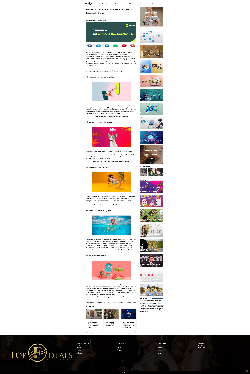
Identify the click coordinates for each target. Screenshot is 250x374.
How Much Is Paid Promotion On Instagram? (149, 205)
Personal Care (103, 20)
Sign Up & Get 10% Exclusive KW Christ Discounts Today (110, 323)
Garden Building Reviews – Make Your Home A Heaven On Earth (94, 324)
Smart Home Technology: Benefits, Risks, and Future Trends (150, 55)
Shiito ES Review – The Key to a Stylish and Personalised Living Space (149, 250)
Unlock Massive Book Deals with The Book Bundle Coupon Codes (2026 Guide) (150, 280)
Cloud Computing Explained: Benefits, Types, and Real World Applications (150, 40)
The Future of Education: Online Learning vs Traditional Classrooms (149, 70)
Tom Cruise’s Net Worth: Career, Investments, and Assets (150, 265)
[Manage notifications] (247, 371)
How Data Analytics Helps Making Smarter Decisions (150, 126)
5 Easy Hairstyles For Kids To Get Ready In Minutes (150, 294)
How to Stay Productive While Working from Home (150, 85)
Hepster (90, 20)
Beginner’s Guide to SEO (145, 113)
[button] (89, 45)
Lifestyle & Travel (96, 20)
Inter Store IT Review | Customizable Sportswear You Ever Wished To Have (128, 324)
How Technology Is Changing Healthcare (148, 99)
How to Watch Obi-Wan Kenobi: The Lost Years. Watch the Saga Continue (150, 235)
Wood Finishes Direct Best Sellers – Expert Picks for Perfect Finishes (150, 220)
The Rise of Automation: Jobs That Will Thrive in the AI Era (151, 141)
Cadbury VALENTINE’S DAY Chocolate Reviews (149, 191)
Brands (87, 20)
